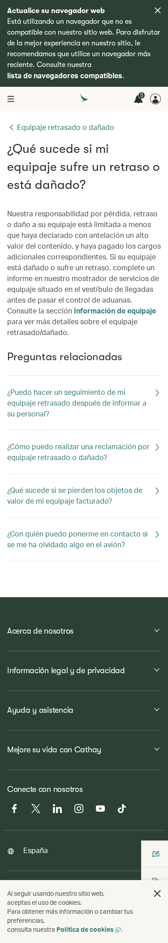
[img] (158, 10)
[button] (157, 893)
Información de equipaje (115, 310)
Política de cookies (85, 929)
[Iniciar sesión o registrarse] (155, 99)
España (35, 850)
